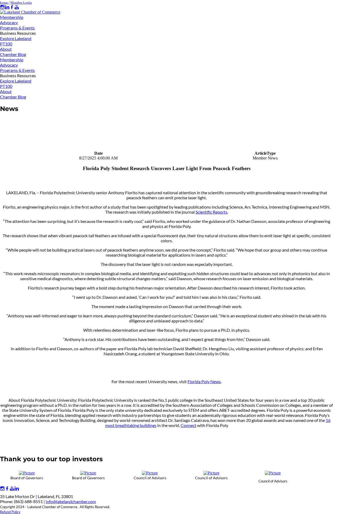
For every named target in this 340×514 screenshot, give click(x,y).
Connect (188, 425)
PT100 (6, 43)
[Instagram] (2, 7)
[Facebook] (12, 7)
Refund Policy (10, 512)
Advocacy (9, 22)
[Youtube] (17, 7)
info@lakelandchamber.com (71, 501)
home (4, 3)
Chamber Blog (13, 54)
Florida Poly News (204, 381)
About (6, 48)
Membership (11, 17)
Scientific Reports (211, 211)
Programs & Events (17, 27)
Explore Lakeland (15, 38)
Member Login (21, 3)
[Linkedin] (7, 7)
